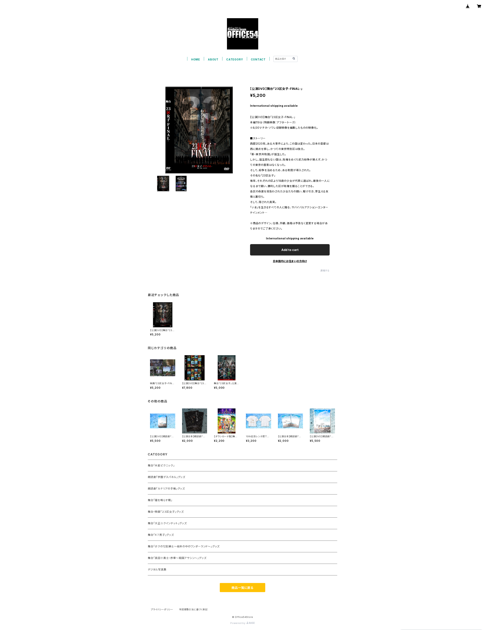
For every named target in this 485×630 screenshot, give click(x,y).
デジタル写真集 (157, 569)
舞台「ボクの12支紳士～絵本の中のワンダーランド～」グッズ (184, 546)
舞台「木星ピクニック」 (161, 465)
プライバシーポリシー (162, 609)
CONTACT (258, 59)
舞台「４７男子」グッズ (161, 534)
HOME (195, 59)
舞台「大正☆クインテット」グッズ (167, 523)
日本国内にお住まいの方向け (290, 261)
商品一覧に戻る (242, 588)
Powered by (238, 623)
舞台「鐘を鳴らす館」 (160, 500)
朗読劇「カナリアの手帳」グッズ (166, 488)
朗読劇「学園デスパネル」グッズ (166, 477)
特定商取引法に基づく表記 (193, 609)
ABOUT (213, 59)
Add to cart (290, 250)
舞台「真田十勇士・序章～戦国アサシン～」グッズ (177, 557)
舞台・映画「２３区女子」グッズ (166, 511)
